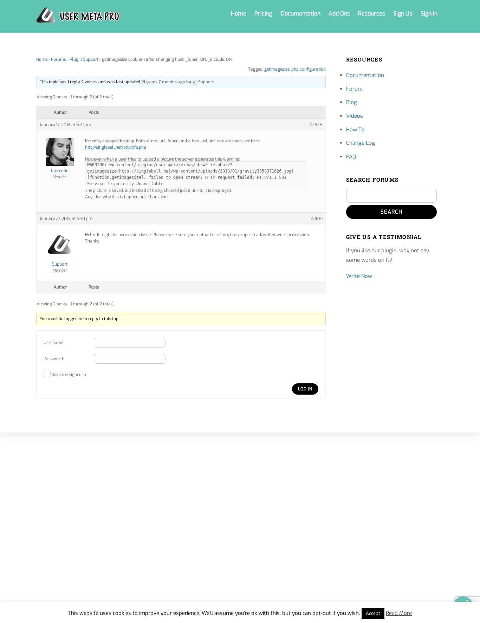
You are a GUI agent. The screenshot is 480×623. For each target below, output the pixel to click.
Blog (351, 102)
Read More (399, 613)
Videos (354, 115)
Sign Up (403, 13)
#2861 (317, 218)
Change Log (360, 143)
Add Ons (339, 13)
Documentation (300, 13)
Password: (54, 359)
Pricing (263, 13)
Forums (58, 59)
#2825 (316, 125)
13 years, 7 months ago (163, 82)
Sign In (429, 13)
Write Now (359, 276)
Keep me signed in (69, 374)
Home (238, 13)
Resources (371, 13)
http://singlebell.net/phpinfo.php (115, 147)
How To (355, 129)
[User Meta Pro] (78, 19)
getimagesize (277, 69)
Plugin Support (84, 59)
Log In (305, 389)
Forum (354, 88)
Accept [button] (373, 613)
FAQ (351, 156)
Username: (54, 342)
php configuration (308, 69)
